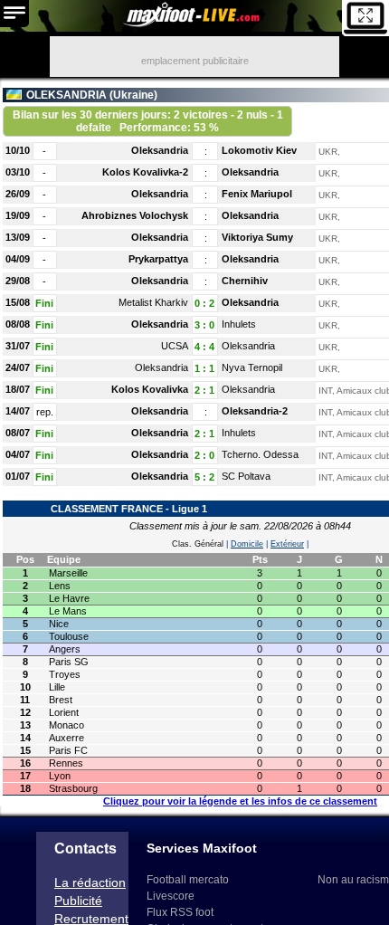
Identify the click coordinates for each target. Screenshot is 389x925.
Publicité (78, 900)
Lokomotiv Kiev (259, 150)
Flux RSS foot (180, 912)
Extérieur (287, 543)
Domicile (247, 543)
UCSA (174, 345)
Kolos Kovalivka (149, 389)
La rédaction (90, 882)
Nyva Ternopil (252, 367)
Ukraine (133, 95)
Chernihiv (245, 280)
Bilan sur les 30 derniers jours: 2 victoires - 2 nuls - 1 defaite (148, 121)
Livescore (170, 896)
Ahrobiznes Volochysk (134, 215)
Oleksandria (159, 150)
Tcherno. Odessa (260, 454)
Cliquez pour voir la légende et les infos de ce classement (240, 801)
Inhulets (239, 324)
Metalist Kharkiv (153, 302)
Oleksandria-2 (255, 410)
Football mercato (188, 879)
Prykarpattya (158, 258)
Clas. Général (197, 543)
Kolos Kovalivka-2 (145, 172)
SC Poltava (246, 476)
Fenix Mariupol (257, 193)
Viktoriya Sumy (257, 237)
